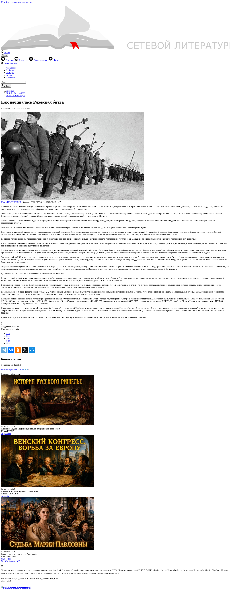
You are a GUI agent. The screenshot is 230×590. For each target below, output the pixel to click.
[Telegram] (4, 350)
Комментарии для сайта (15, 369)
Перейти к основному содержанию (17, 2)
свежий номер (10, 63)
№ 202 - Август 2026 (10, 561)
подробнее (6, 433)
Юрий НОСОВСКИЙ (11, 202)
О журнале (11, 68)
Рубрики (10, 70)
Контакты (10, 77)
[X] (25, 350)
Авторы (10, 72)
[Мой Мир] (32, 350)
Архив (9, 75)
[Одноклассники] (18, 350)
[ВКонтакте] (11, 350)
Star (8, 333)
